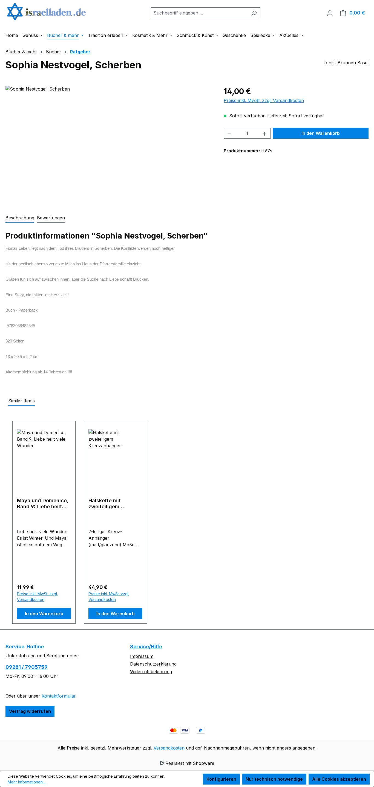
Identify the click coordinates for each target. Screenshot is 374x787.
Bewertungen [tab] (51, 217)
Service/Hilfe (146, 646)
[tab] (19, 218)
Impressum (141, 656)
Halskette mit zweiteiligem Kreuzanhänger (107, 504)
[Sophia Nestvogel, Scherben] (108, 144)
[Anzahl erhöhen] (265, 133)
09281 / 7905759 (26, 667)
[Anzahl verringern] (229, 133)
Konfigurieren (221, 779)
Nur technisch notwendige (274, 779)
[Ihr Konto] (329, 12)
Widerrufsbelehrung (151, 671)
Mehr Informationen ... (27, 782)
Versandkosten (169, 748)
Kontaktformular (59, 696)
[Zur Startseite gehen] (46, 11)
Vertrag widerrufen (30, 711)
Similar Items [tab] (21, 400)
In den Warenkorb (320, 133)
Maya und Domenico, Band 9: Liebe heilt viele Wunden (42, 504)
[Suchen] (254, 12)
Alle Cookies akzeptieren (339, 779)
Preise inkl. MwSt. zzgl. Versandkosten (264, 100)
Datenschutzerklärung (153, 664)
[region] (109, 144)
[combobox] (199, 12)
